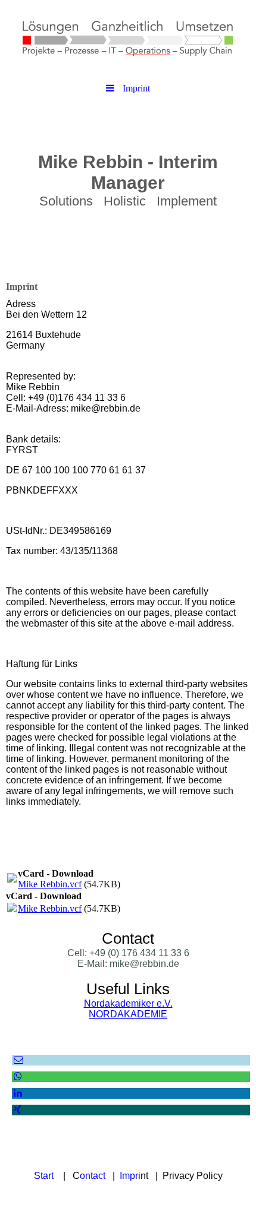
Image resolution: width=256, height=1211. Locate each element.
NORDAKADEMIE (128, 1014)
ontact (92, 1176)
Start (44, 1176)
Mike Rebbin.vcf (50, 884)
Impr (129, 1176)
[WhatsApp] (17, 1076)
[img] (128, 38)
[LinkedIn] (17, 1093)
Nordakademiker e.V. (128, 1003)
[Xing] (16, 1110)
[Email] (17, 1060)
